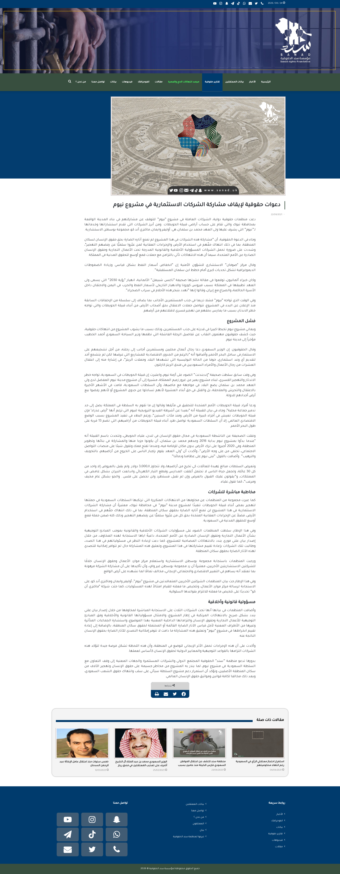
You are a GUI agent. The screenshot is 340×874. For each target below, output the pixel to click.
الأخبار (252, 82)
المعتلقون (198, 823)
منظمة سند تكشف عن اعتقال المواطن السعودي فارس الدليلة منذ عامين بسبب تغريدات (202, 763)
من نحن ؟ (81, 82)
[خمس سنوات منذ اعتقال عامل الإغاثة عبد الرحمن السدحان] (82, 743)
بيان (202, 830)
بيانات (113, 82)
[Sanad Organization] (170, 40)
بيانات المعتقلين (234, 82)
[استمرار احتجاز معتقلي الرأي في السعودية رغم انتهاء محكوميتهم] (258, 743)
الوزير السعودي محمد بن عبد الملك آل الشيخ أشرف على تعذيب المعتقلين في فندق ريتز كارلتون (141, 764)
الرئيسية (266, 82)
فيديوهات (127, 82)
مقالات (159, 82)
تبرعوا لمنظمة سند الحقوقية (188, 836)
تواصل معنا (98, 82)
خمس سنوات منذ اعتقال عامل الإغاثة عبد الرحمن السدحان (84, 764)
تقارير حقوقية (212, 82)
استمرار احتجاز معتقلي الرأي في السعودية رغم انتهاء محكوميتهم (260, 763)
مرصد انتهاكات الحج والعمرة (183, 82)
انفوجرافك (143, 82)
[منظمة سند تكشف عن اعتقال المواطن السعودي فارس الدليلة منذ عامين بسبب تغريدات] (199, 743)
